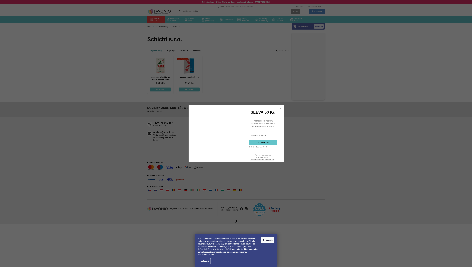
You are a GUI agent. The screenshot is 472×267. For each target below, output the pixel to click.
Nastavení (204, 261)
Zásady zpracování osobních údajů (262, 160)
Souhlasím (268, 240)
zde (212, 255)
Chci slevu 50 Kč (263, 142)
